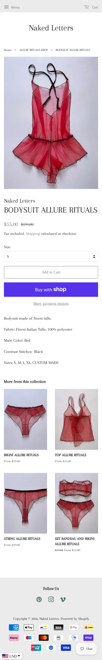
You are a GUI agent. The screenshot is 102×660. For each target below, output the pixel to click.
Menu (15, 7)
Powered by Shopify (75, 619)
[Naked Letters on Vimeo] (63, 601)
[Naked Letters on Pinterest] (39, 601)
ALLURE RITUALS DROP (33, 50)
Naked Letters (51, 27)
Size (7, 247)
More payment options (51, 303)
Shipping (33, 233)
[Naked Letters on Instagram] (51, 601)
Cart (94, 7)
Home (8, 50)
